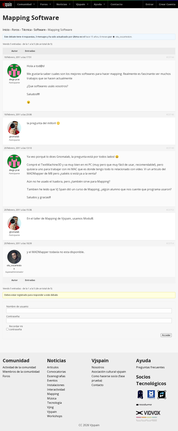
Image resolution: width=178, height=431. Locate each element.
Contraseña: (13, 316)
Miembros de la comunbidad (21, 372)
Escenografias (56, 376)
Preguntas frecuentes (150, 367)
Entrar (149, 4)
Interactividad (56, 389)
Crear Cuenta (167, 4)
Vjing (50, 407)
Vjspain (52, 412)
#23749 (170, 148)
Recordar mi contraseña (16, 328)
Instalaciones (55, 385)
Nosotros (98, 367)
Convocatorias (56, 372)
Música (51, 398)
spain (7, 4)
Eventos (52, 380)
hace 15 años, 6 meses (97, 36)
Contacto (117, 4)
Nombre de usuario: (17, 306)
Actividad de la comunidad (19, 367)
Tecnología (54, 403)
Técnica (26, 30)
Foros (44, 4)
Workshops (54, 416)
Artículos (53, 367)
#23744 (170, 57)
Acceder (166, 335)
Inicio (6, 30)
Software (40, 30)
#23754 (170, 243)
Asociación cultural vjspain (109, 372)
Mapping (53, 394)
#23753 (170, 209)
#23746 (170, 114)
